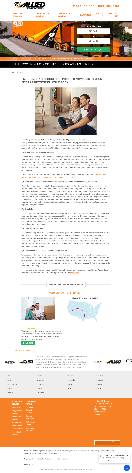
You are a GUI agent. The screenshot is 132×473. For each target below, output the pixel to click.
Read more (28, 343)
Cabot (69, 388)
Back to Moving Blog (22, 350)
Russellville (70, 376)
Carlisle (39, 388)
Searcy (39, 376)
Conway (99, 384)
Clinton (9, 388)
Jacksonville (71, 380)
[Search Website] (113, 443)
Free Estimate (75, 273)
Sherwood (40, 393)
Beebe (9, 376)
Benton (99, 388)
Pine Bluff (100, 376)
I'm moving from (93, 26)
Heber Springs (12, 384)
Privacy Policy (99, 412)
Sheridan (10, 393)
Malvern (9, 380)
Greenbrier (40, 384)
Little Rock (40, 380)
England (69, 384)
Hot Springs (100, 380)
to (93, 36)
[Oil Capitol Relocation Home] (29, 5)
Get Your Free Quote (93, 50)
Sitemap (97, 414)
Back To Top (28, 464)
